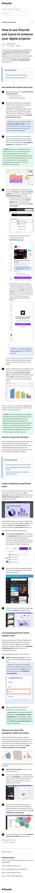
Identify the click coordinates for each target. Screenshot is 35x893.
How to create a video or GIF (11, 866)
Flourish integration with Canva (14, 50)
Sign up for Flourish (15, 96)
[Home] (7, 3)
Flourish (4, 9)
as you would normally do (18, 709)
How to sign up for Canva (17, 98)
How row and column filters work (12, 876)
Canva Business (23, 296)
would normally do (11, 771)
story (31, 190)
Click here (9, 115)
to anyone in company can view (16, 432)
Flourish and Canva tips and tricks (16, 77)
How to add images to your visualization (14, 869)
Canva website (19, 521)
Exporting (10, 9)
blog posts (26, 128)
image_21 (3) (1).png (10, 840)
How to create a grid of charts (11, 872)
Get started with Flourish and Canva (17, 75)
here (30, 527)
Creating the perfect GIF (9, 640)
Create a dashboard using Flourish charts (18, 465)
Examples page (25, 126)
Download (12, 842)
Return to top (6, 852)
